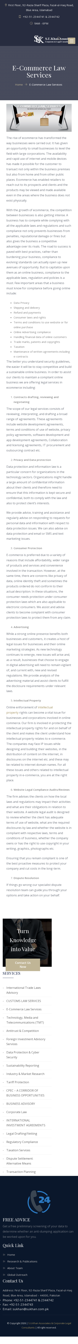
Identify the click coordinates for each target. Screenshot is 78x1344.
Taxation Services (18, 1150)
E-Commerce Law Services (24, 1009)
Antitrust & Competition (22, 1031)
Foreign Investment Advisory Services (25, 1041)
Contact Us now (23, 965)
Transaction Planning (21, 1172)
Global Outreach (17, 1275)
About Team (15, 1268)
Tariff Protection (17, 1082)
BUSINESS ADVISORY (20, 1104)
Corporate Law (16, 1112)
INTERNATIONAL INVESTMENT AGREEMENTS (25, 1122)
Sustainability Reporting (22, 1066)
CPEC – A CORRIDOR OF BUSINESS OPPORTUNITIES (25, 1093)
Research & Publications (22, 1261)
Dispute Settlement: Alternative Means (19, 1161)
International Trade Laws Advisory (23, 990)
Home (11, 1254)
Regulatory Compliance (22, 1142)
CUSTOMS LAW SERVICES (23, 1001)
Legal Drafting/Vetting (21, 1134)
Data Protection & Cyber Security (22, 1054)
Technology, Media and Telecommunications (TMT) (25, 1020)
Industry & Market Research (25, 1074)
